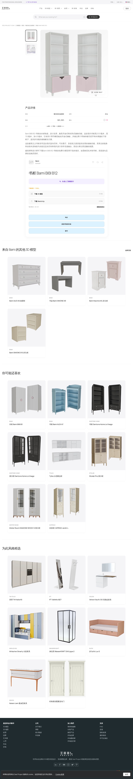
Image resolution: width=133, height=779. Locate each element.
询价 (66, 217)
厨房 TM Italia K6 (15, 599)
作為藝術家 (71, 738)
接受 (126, 774)
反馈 (101, 729)
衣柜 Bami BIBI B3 (15, 424)
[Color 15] (107, 120)
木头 (106, 114)
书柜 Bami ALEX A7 (56, 424)
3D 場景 (57, 8)
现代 (58, 120)
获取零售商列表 (66, 224)
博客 (36, 729)
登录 (127, 8)
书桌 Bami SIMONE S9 (57, 301)
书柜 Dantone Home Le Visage (100, 424)
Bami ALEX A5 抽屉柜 (17, 301)
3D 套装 (74, 8)
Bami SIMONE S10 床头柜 (18, 352)
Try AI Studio (32, 2)
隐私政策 (103, 732)
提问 (66, 231)
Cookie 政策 (60, 774)
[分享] (102, 162)
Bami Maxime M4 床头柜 (98, 301)
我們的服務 (71, 727)
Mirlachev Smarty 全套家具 (19, 651)
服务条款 (103, 735)
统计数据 (38, 732)
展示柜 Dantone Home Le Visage (21, 476)
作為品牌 (71, 735)
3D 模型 (47, 8)
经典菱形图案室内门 (56, 701)
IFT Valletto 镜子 (55, 599)
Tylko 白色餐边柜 (55, 476)
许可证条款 (104, 738)
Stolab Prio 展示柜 (96, 476)
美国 (128, 2)
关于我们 (38, 727)
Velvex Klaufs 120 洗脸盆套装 (100, 599)
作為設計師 (71, 741)
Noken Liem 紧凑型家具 (18, 703)
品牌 (86, 8)
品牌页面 (128, 250)
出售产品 (71, 729)
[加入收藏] (98, 162)
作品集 (37, 735)
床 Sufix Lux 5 (94, 651)
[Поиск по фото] (84, 16)
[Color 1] (104, 120)
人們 (4, 741)
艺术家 (5, 738)
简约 (62, 120)
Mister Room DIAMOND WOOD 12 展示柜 (24, 528)
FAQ (101, 727)
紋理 (65, 8)
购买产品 (71, 732)
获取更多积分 (100, 207)
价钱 (92, 8)
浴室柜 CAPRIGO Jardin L (58, 528)
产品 (40, 8)
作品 (81, 8)
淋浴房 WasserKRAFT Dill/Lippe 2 (61, 651)
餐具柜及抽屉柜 (59, 114)
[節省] (93, 162)
